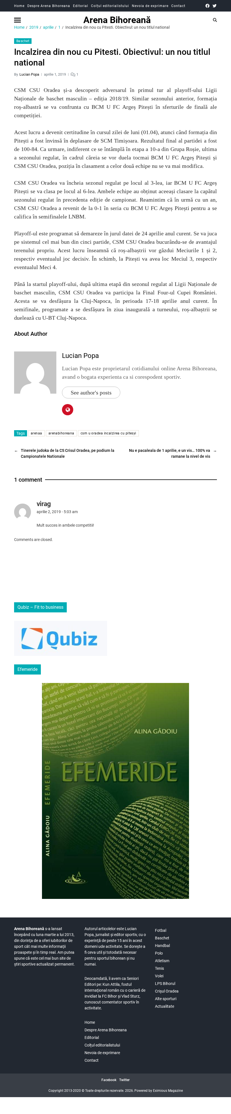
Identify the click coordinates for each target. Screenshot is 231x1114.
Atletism (162, 961)
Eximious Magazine (168, 1091)
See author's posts (91, 392)
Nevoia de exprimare (150, 6)
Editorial (80, 6)
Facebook (108, 1080)
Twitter (124, 1080)
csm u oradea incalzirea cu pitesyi (108, 433)
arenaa (36, 433)
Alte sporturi (165, 998)
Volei (159, 976)
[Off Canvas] (17, 20)
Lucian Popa (29, 74)
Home (19, 6)
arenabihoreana (61, 433)
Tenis (159, 968)
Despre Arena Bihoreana (48, 6)
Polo (159, 953)
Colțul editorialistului (110, 6)
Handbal (162, 945)
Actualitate (164, 1006)
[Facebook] (207, 5)
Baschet (22, 41)
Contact (178, 6)
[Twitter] (214, 5)
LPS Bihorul (165, 983)
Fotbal (160, 930)
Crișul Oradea (167, 991)
